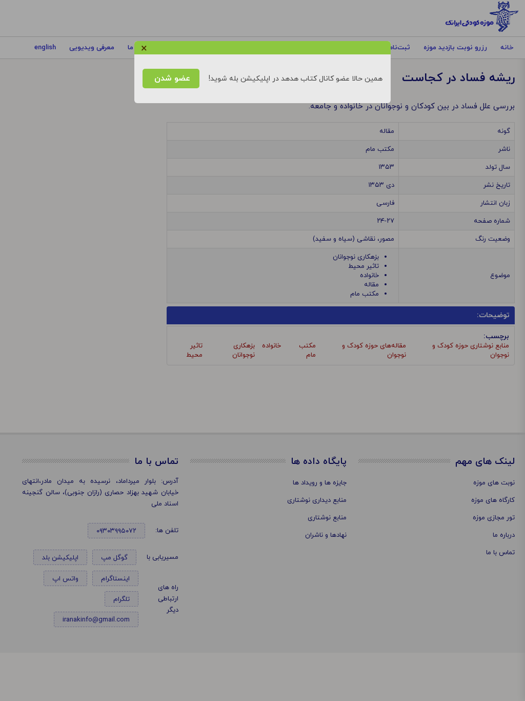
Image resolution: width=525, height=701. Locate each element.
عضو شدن (171, 78)
